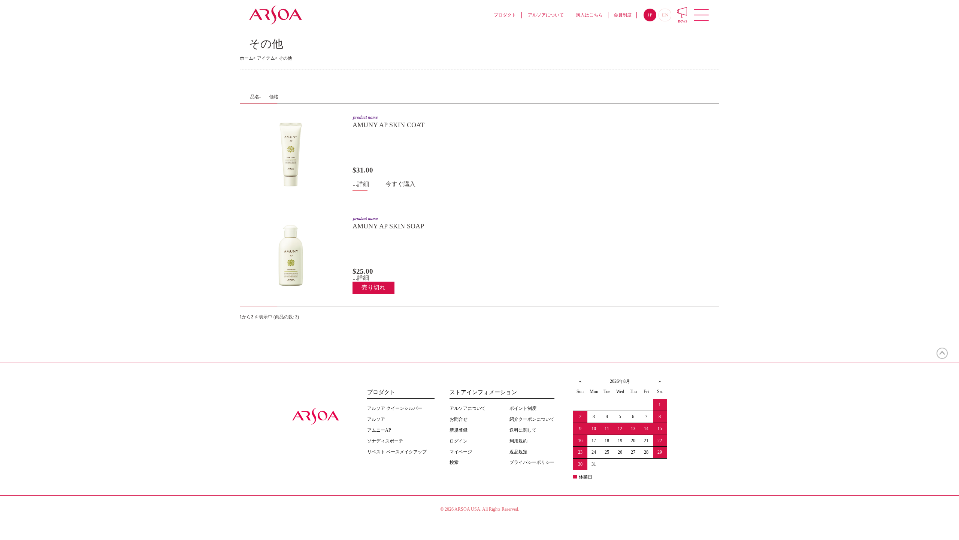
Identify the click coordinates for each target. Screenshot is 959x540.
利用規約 (518, 441)
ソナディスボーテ (385, 441)
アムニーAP (379, 430)
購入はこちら (589, 15)
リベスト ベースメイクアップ (397, 451)
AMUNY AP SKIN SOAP (388, 226)
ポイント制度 (522, 408)
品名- (255, 96)
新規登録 (459, 430)
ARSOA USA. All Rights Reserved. (486, 509)
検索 (454, 462)
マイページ (461, 451)
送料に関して (522, 430)
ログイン (459, 441)
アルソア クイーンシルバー (394, 408)
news (682, 21)
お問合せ (459, 419)
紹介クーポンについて (531, 419)
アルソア (376, 419)
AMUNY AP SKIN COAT (388, 125)
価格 (273, 96)
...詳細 (361, 184)
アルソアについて (546, 15)
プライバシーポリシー (531, 462)
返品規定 (518, 451)
